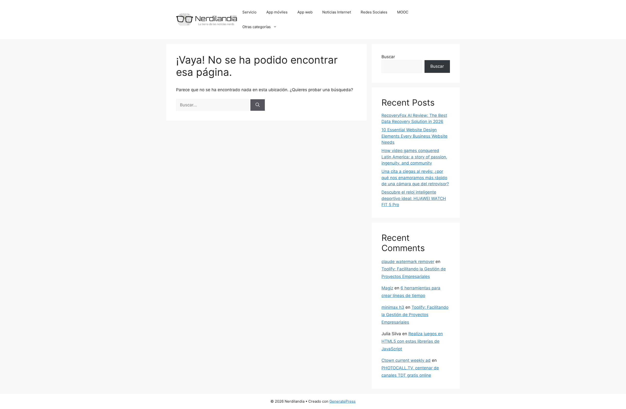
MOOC (402, 12)
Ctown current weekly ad (406, 360)
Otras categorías (256, 26)
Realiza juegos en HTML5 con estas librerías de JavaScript (412, 341)
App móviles (277, 12)
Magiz (387, 288)
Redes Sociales (374, 12)
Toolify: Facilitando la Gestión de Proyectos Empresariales (414, 315)
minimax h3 (392, 307)
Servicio (249, 12)
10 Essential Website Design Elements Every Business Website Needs (414, 136)
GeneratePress (342, 401)
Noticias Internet (336, 12)
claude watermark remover (407, 261)
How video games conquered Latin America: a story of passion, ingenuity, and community (414, 157)
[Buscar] (257, 105)
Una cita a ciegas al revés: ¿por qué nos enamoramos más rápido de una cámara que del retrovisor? (415, 177)
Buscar (388, 56)
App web (305, 12)
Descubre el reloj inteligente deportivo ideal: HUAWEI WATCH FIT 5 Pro (413, 198)
